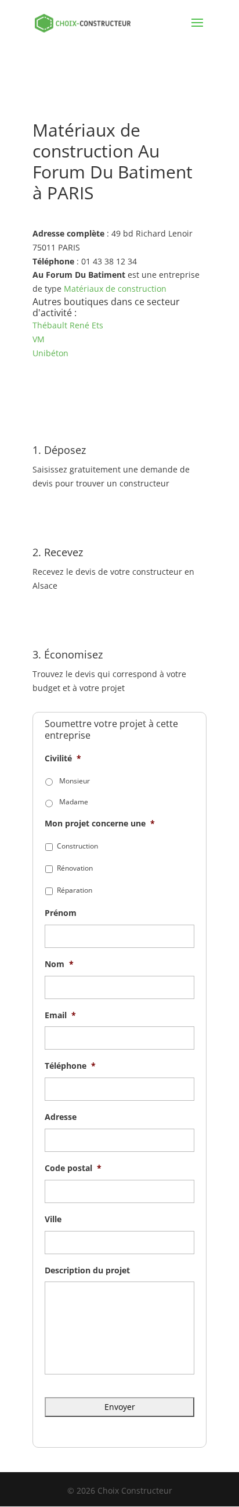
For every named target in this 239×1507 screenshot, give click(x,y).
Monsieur (74, 781)
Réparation (74, 890)
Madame (73, 802)
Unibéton (50, 353)
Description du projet (87, 1270)
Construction (77, 846)
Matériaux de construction (115, 288)
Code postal (73, 1168)
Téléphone (70, 1066)
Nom (59, 964)
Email (60, 1015)
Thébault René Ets (67, 325)
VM (38, 339)
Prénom (61, 913)
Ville (53, 1219)
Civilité (63, 758)
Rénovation (75, 868)
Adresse (61, 1117)
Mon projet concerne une (100, 823)
